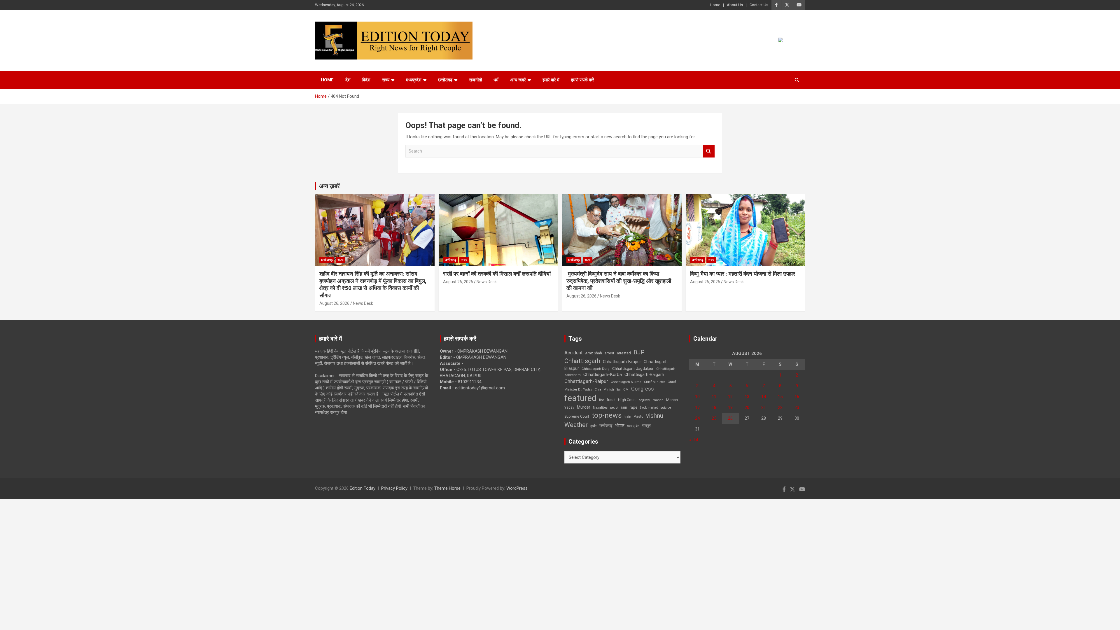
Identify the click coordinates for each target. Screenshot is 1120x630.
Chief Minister (654, 382)
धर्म (496, 80)
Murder (583, 407)
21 (763, 407)
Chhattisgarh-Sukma (626, 382)
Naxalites (600, 407)
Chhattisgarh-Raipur (586, 381)
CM (626, 389)
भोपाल (619, 425)
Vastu (638, 416)
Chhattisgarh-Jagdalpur (633, 368)
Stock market (649, 408)
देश (348, 80)
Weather (576, 424)
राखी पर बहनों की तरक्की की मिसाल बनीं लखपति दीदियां (497, 273)
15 (780, 396)
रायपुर (646, 425)
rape (633, 407)
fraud (611, 400)
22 (780, 407)
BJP (639, 352)
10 (697, 396)
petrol (614, 408)
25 (714, 418)
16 (796, 396)
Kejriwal (644, 400)
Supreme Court (576, 416)
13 (747, 396)
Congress (642, 389)
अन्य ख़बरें (329, 186)
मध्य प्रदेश (633, 426)
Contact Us (759, 5)
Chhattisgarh (582, 361)
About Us (735, 5)
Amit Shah (593, 353)
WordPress (517, 488)
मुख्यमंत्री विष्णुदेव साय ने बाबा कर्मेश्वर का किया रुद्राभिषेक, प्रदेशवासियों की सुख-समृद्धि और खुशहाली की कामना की (618, 280)
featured (580, 398)
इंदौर (593, 426)
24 (697, 418)
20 (747, 407)
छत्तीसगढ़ (605, 425)
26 (730, 418)
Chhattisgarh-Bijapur (622, 361)
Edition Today (362, 488)
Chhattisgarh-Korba (602, 374)
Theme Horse (447, 488)
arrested (624, 353)
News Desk (363, 303)
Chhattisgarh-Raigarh (644, 374)
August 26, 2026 (334, 303)
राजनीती (475, 80)
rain (624, 407)
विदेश (366, 80)
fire (601, 400)
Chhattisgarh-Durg (596, 369)
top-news (607, 415)
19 (730, 407)
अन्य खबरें (518, 80)
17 (697, 407)
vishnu (654, 415)
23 (796, 407)
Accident (573, 353)
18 (714, 407)
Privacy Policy (394, 488)
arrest (609, 353)
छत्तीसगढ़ (445, 80)
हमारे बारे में (550, 80)
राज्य (385, 80)
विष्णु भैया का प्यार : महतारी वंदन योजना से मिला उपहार (742, 273)
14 (763, 396)
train (627, 417)
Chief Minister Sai (608, 389)
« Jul (693, 439)
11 (714, 396)
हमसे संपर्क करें (582, 80)
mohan (658, 400)
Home (715, 5)
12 (730, 396)
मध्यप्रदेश (413, 80)
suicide (665, 408)
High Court (627, 400)
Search (709, 151)
